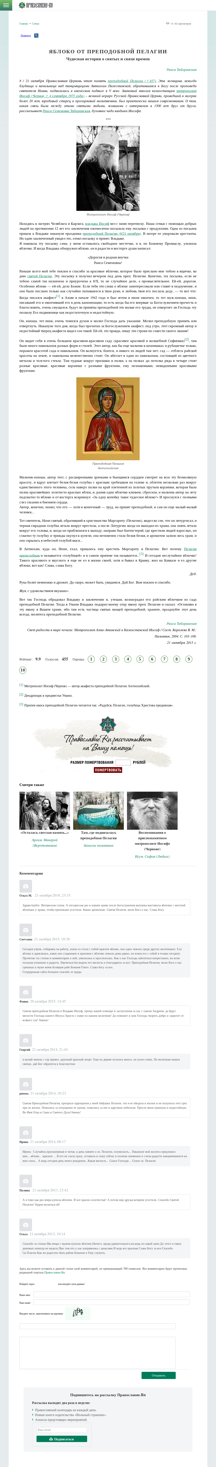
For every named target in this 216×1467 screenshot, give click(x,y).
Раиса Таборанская (182, 69)
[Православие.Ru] (36, 5)
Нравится (26, 35)
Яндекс (46, 1283)
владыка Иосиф (97, 223)
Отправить (158, 1375)
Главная (23, 23)
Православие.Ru (54, 1272)
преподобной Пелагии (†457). (132, 80)
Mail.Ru (54, 1283)
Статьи (35, 23)
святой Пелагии (39, 275)
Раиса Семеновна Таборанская (66, 110)
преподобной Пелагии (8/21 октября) (112, 233)
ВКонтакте (39, 1283)
